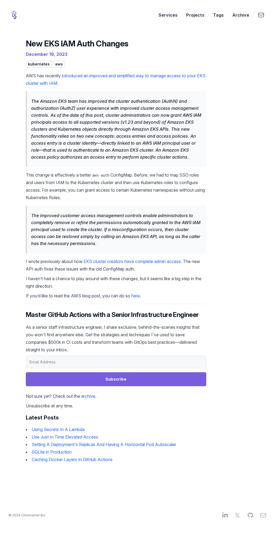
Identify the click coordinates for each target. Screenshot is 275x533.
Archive (240, 15)
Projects (195, 15)
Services (168, 15)
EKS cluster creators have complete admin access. (133, 261)
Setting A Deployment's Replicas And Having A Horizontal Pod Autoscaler (104, 444)
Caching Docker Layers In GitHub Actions (72, 459)
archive (88, 396)
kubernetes (39, 64)
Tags (218, 15)
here (135, 295)
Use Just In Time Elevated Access (65, 437)
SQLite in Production (52, 452)
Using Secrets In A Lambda (58, 429)
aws (59, 64)
